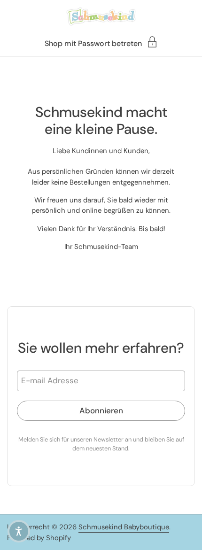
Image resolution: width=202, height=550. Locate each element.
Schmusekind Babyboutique (123, 527)
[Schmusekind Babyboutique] (100, 16)
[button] (19, 531)
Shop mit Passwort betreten (93, 43)
